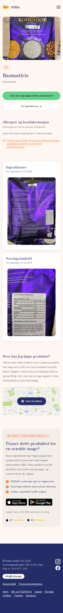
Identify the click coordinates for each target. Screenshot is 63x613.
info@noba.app (13, 576)
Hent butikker (34, 401)
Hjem (6, 592)
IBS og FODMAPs (21, 592)
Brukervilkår (9, 584)
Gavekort (31, 595)
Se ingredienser (29, 106)
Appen (38, 592)
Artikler (7, 595)
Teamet (18, 595)
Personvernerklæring (30, 584)
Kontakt (49, 592)
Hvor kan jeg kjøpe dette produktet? (31, 96)
